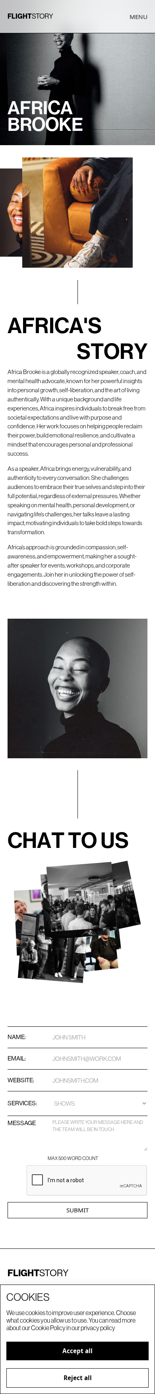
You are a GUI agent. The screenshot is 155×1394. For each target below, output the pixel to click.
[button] (138, 16)
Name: (17, 1037)
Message (21, 1123)
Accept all (77, 1351)
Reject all (78, 1378)
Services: (21, 1103)
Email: (17, 1058)
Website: (21, 1080)
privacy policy (98, 1328)
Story (30, 16)
